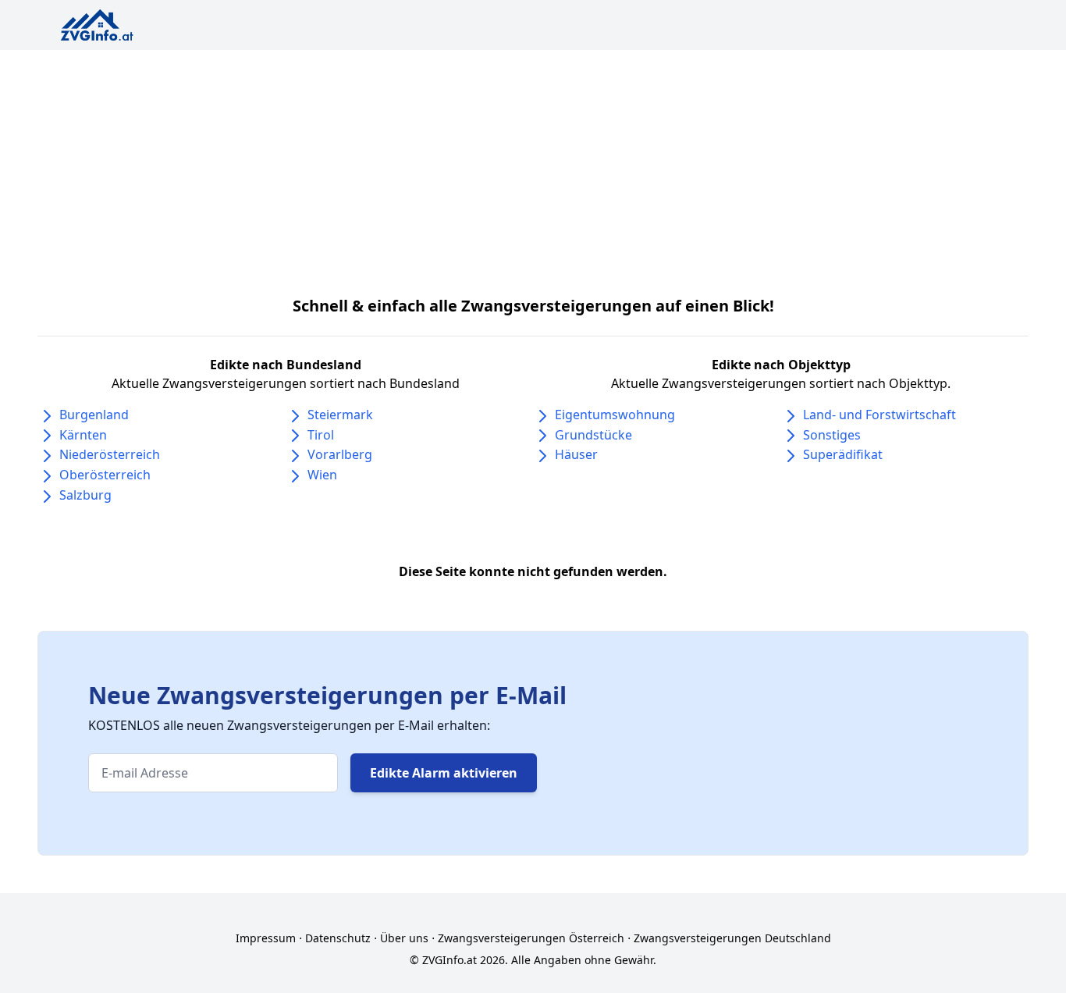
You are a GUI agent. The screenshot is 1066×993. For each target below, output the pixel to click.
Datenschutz (338, 938)
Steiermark (340, 414)
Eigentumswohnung (615, 414)
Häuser (576, 454)
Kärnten (83, 434)
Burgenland (94, 414)
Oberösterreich (105, 474)
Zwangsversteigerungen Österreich (531, 938)
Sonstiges (832, 434)
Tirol (320, 434)
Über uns (404, 938)
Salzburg (85, 495)
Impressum (266, 938)
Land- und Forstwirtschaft (879, 414)
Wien (322, 474)
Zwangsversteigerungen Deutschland (732, 938)
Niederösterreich (109, 454)
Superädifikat (843, 454)
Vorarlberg (339, 454)
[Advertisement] (533, 167)
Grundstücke (593, 434)
